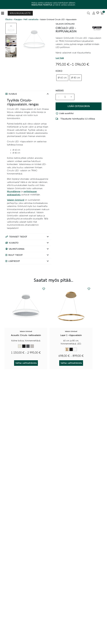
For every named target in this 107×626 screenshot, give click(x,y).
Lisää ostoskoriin (79, 106)
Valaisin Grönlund (15, 200)
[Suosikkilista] (97, 13)
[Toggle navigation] (3, 13)
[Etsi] (88, 13)
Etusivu (8, 19)
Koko (59, 71)
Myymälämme (13, 191)
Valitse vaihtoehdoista (26, 363)
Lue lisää (60, 58)
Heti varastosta (30, 19)
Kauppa (18, 19)
